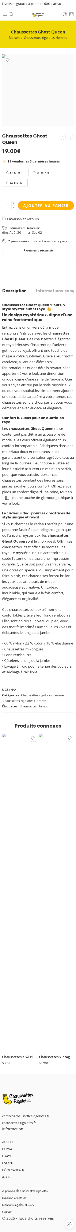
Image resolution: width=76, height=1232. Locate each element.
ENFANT (8, 1163)
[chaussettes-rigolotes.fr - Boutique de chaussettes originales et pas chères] (38, 14)
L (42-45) (16, 172)
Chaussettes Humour (34, 706)
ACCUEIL (8, 1142)
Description (14, 290)
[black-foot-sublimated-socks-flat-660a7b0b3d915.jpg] (38, 90)
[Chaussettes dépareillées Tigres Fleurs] (71, 137)
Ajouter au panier (46, 205)
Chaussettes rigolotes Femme (42, 695)
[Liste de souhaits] (7, 60)
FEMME (7, 1156)
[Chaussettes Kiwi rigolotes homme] (19, 893)
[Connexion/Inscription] (64, 14)
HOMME (8, 1149)
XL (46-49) (16, 182)
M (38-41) (43, 172)
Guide (6, 1177)
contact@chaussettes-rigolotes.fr (25, 1116)
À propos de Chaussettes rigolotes (25, 1191)
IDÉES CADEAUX (13, 1170)
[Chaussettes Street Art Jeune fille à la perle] (63, 137)
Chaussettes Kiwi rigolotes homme (19, 1057)
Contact (7, 1212)
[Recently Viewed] (69, 1224)
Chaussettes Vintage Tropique (56, 1057)
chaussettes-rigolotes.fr (19, 1123)
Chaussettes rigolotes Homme (45, 38)
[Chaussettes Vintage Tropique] (56, 893)
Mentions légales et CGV (18, 1205)
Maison (14, 38)
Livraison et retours (22, 219)
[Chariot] (71, 14)
